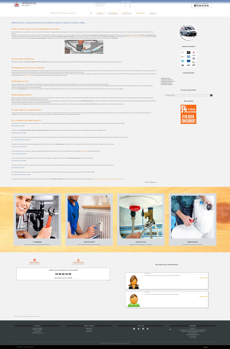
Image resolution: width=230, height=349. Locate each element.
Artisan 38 (15, 316)
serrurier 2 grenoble (110, 343)
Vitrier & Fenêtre (37, 331)
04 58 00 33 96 (202, 6)
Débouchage (140, 13)
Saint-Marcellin (113, 178)
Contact (152, 13)
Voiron (122, 178)
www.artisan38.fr (189, 334)
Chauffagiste (113, 13)
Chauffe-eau (127, 13)
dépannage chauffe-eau (167, 79)
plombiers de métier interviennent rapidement (134, 36)
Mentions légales (89, 331)
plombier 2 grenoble (118, 343)
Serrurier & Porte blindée (37, 328)
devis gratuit (84, 151)
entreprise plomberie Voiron (168, 81)
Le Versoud (107, 178)
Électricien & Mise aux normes (37, 332)
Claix (101, 178)
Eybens (97, 178)
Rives (118, 178)
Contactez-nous (89, 328)
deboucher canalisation (167, 84)
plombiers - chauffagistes (29, 75)
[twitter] (138, 329)
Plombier (100, 13)
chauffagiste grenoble (167, 82)
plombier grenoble (166, 78)
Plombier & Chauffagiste (37, 329)
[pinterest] (148, 329)
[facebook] (134, 329)
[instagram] (143, 329)
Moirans (93, 178)
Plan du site (89, 329)
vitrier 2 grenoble (126, 343)
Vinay (103, 178)
